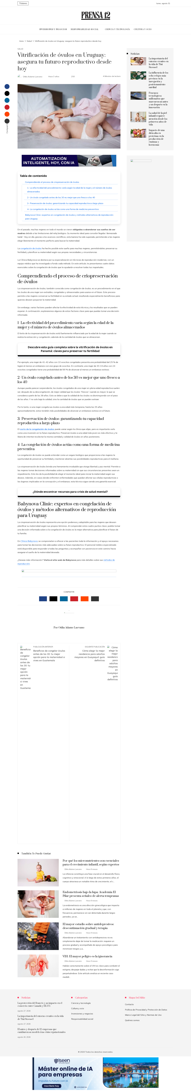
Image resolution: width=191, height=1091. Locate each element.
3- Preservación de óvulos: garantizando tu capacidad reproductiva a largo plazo (65, 203)
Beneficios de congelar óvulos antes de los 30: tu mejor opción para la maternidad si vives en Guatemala (49, 654)
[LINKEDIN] (64, 598)
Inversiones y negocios (82, 1013)
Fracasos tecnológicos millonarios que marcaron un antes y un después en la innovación (158, 100)
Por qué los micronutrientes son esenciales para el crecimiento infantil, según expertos (91, 862)
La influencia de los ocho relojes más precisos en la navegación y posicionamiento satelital (158, 80)
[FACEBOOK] (43, 598)
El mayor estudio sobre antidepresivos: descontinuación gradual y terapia (88, 926)
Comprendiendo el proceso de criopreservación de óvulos (52, 182)
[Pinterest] (7, 107)
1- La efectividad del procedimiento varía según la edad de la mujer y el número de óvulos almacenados (69, 189)
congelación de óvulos (30, 248)
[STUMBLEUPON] (84, 598)
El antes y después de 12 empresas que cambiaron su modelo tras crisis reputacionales (41, 1031)
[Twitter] (7, 93)
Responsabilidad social (82, 1019)
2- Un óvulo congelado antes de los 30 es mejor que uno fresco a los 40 (61, 197)
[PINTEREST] (74, 598)
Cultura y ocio (77, 1008)
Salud (20, 49)
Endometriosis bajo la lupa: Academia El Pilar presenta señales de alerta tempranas (91, 894)
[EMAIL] (95, 598)
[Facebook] (7, 86)
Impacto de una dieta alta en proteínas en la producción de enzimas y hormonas (156, 137)
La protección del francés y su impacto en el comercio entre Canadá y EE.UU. (40, 1004)
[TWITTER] (53, 598)
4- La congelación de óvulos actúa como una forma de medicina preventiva (63, 209)
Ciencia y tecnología (81, 1003)
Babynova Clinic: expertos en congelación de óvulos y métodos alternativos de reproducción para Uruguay (69, 217)
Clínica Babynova (29, 541)
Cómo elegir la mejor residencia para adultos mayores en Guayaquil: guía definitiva (89, 654)
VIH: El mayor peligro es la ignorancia (87, 956)
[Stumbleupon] (7, 114)
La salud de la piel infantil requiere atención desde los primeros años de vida (158, 119)
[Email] (7, 121)
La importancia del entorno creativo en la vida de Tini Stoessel (158, 63)
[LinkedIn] (7, 100)
